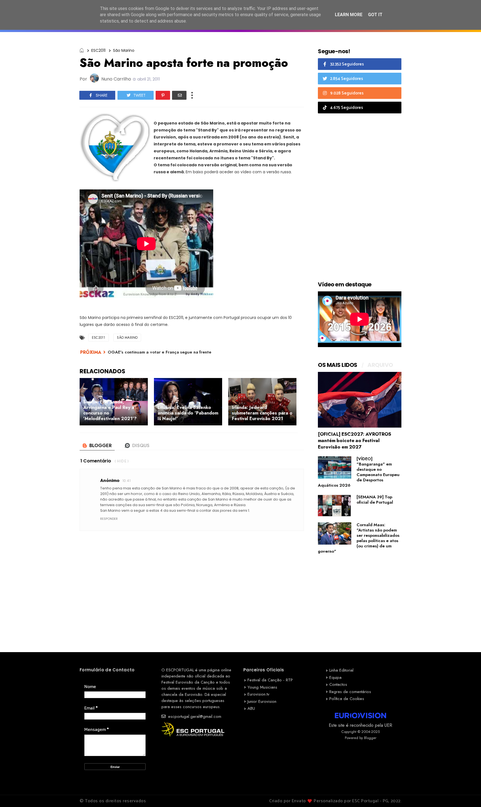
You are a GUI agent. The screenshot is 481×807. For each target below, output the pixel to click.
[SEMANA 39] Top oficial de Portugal (375, 499)
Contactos (338, 684)
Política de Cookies (346, 699)
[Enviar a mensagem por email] (179, 95)
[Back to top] (467, 794)
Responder (109, 518)
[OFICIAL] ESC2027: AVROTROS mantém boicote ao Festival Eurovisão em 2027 (354, 440)
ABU (251, 708)
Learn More (348, 14)
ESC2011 (98, 50)
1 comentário (95, 461)
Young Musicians (262, 687)
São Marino (123, 50)
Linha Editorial (341, 670)
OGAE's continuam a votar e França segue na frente (159, 352)
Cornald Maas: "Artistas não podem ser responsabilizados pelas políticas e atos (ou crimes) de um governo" (358, 538)
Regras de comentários (350, 692)
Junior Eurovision (261, 701)
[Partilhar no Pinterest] (163, 95)
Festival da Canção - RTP (270, 680)
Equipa (335, 677)
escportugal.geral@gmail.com (194, 716)
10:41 (126, 480)
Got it (375, 14)
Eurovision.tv (258, 694)
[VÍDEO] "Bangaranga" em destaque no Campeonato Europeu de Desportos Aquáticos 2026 (358, 472)
